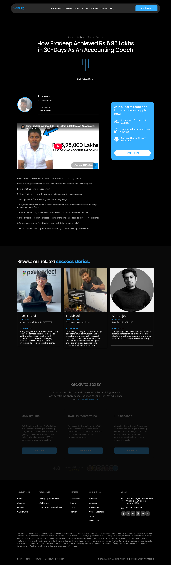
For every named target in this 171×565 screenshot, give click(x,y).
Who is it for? (92, 8)
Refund (38, 559)
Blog (112, 8)
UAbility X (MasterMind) (49, 498)
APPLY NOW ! (133, 153)
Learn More (39, 450)
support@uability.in (134, 507)
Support (60, 559)
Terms (28, 559)
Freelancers (94, 507)
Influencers (94, 520)
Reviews (68, 8)
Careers (73, 512)
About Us (79, 8)
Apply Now (146, 8)
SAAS (91, 516)
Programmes (56, 8)
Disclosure (49, 559)
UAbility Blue (44, 503)
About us (21, 503)
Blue (89, 37)
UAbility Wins (22, 512)
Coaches (93, 498)
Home (70, 37)
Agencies (93, 503)
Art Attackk (149, 559)
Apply (72, 507)
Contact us (75, 498)
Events (104, 8)
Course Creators (96, 512)
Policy (19, 559)
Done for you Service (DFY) (50, 507)
